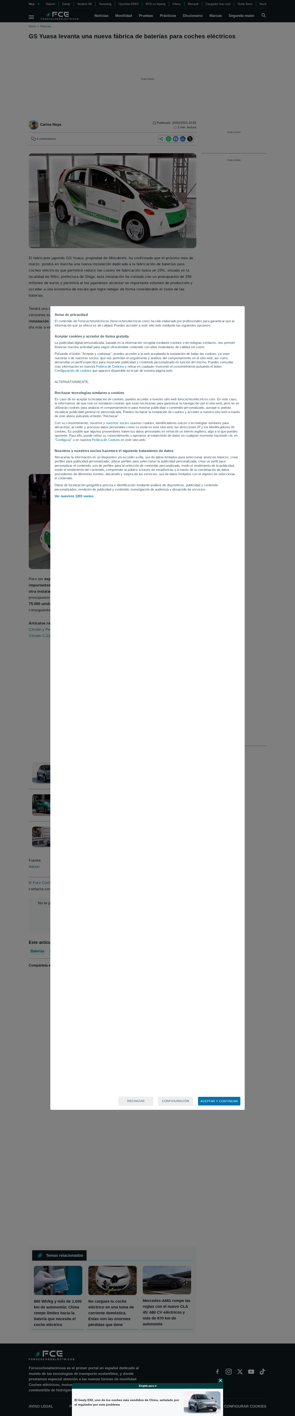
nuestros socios (117, 423)
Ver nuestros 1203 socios (74, 496)
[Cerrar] (220, 1380)
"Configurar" (63, 440)
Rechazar (135, 1101)
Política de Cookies (110, 366)
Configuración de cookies (73, 370)
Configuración (175, 1101)
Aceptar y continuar (219, 1101)
